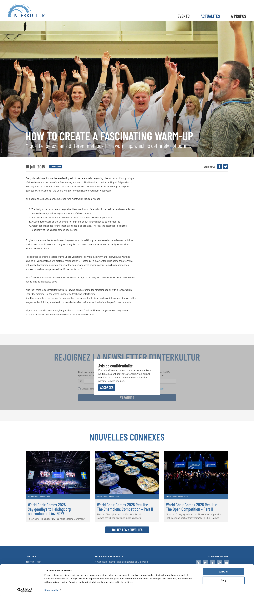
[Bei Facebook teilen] (219, 166)
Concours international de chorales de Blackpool (122, 561)
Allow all (223, 571)
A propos (238, 16)
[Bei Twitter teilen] (225, 166)
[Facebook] (212, 563)
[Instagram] (205, 563)
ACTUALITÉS (210, 16)
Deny (223, 580)
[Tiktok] (219, 563)
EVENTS (183, 16)
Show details (51, 590)
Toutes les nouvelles (127, 530)
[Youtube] (226, 563)
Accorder (107, 387)
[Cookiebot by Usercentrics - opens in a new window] (25, 590)
